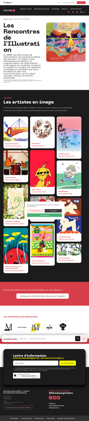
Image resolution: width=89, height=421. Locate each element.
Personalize (53, 211)
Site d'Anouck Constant (13, 146)
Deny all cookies (35, 211)
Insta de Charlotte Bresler (14, 270)
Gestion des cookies (39, 418)
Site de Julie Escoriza (66, 260)
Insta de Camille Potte (66, 156)
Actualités (55, 9)
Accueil (5, 19)
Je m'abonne (68, 363)
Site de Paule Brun (38, 145)
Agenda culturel (25, 9)
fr (60, 3)
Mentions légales (14, 418)
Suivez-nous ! (23, 338)
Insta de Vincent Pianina (40, 263)
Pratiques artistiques (41, 9)
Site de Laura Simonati (66, 239)
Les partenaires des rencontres (37, 338)
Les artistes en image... (10, 338)
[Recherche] (73, 12)
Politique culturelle (68, 2)
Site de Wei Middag (65, 193)
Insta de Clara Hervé (39, 191)
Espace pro (52, 403)
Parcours (65, 9)
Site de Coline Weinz (12, 179)
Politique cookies (50, 418)
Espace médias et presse (56, 405)
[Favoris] (69, 12)
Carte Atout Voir (76, 9)
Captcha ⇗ (35, 377)
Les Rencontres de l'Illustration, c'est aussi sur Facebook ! (42, 296)
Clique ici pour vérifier (28, 376)
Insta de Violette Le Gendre (14, 223)
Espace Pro (81, 2)
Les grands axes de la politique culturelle (18, 407)
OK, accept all (44, 215)
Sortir (10, 19)
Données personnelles (26, 418)
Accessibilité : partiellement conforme (66, 418)
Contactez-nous (54, 407)
